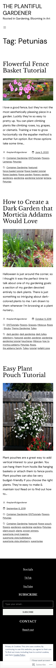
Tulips (34, 328)
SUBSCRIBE (28, 612)
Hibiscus (41, 324)
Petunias (17, 161)
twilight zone (43, 348)
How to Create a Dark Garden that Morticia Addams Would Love (28, 211)
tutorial (33, 348)
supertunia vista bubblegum (17, 537)
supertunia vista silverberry (16, 541)
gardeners (8, 178)
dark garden (13, 334)
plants (19, 530)
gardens (37, 527)
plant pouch (9, 530)
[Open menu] (5, 27)
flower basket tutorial (35, 171)
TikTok (28, 577)
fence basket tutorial (13, 171)
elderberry (8, 337)
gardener (36, 337)
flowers (37, 174)
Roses (50, 324)
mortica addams (11, 344)
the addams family (12, 348)
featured (32, 167)
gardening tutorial (34, 178)
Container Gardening (17, 158)
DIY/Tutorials (34, 158)
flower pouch (44, 523)
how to (45, 341)
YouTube (28, 586)
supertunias (37, 541)
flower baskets (10, 174)
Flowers (45, 158)
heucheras (26, 341)
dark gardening (27, 334)
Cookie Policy (19, 655)
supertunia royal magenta (16, 534)
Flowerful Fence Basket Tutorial (26, 67)
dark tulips (41, 334)
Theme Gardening (21, 328)
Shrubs (7, 328)
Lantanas (7, 161)
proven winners (30, 530)
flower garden (25, 174)
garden (45, 174)
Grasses (32, 324)
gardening (19, 178)
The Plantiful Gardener (22, 10)
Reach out (28, 629)
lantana (47, 178)
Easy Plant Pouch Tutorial (24, 372)
